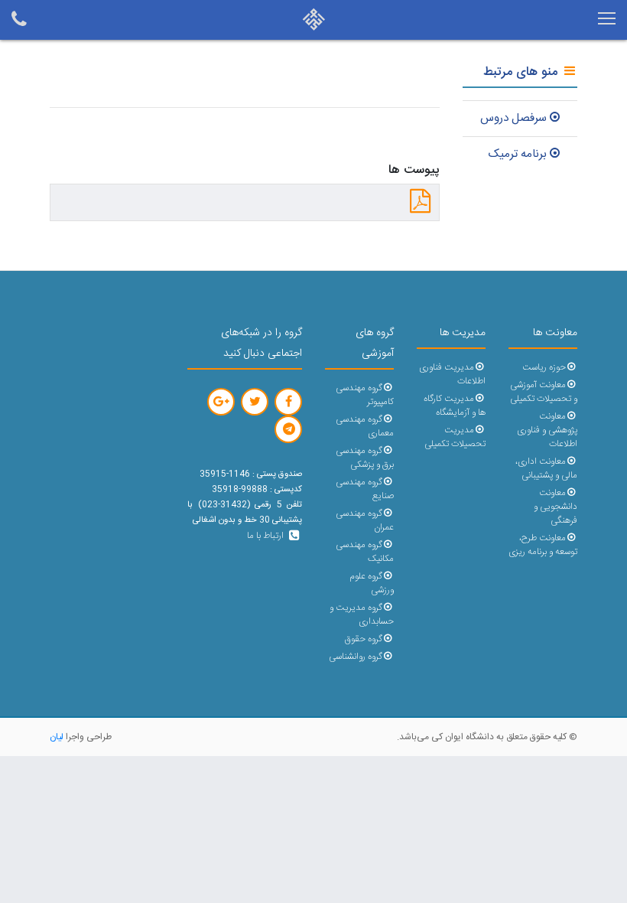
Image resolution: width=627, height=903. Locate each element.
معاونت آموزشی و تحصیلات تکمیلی (543, 392)
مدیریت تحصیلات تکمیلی (455, 437)
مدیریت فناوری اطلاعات (452, 374)
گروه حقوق (363, 639)
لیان (56, 737)
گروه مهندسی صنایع (365, 489)
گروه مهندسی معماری (365, 426)
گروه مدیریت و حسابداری (362, 615)
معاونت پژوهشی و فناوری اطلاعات (547, 430)
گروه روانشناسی (355, 657)
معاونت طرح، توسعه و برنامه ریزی (542, 545)
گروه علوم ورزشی (371, 583)
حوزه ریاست (544, 367)
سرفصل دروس (513, 118)
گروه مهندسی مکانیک (365, 552)
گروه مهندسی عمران (365, 521)
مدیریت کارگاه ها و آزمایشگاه (455, 406)
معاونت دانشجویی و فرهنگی (555, 507)
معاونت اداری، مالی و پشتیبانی (546, 469)
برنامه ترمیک (518, 154)
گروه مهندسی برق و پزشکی (365, 458)
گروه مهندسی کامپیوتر (365, 395)
